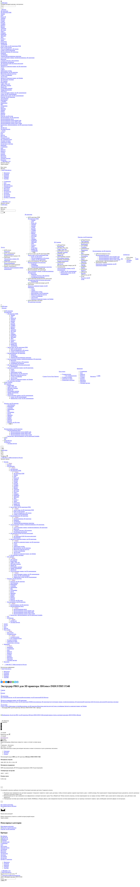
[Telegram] (17, 682)
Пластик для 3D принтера (17, 581)
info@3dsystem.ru (6, 170)
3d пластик (4, 858)
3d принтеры (4, 853)
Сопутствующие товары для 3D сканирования (26, 574)
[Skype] (15, 682)
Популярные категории (7, 826)
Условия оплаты (14, 637)
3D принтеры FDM (19, 473)
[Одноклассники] (4, 682)
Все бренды (4, 836)
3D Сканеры (13, 559)
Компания (10, 647)
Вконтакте (7, 173)
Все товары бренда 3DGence (8, 806)
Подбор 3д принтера (6, 859)
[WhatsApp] (13, 682)
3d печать (3, 855)
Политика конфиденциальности (11, 875)
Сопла (2, 706)
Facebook (6, 174)
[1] (70, 724)
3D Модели (13, 621)
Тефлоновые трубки (14, 706)
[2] (70, 725)
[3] (70, 726)
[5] (70, 729)
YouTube (6, 178)
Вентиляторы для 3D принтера (28, 706)
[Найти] (2, 8)
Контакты (3, 852)
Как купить (10, 632)
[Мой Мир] (6, 682)
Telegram (6, 177)
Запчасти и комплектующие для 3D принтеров (26, 542)
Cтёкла (6, 706)
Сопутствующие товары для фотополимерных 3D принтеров (30, 527)
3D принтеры (14, 469)
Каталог (9, 464)
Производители (5, 847)
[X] (8, 682)
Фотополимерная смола (20, 609)
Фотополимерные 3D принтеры (22, 518)
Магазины (3, 850)
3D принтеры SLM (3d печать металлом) (25, 536)
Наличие (6, 752)
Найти (2, 880)
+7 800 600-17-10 (5, 161)
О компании (4, 843)
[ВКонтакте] (2, 682)
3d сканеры (4, 856)
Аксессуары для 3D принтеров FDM (24, 510)
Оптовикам (4, 849)
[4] (70, 728)
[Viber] (11, 682)
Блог (2, 844)
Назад (10, 463)
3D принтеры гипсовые (111, 702)
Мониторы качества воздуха (45, 706)
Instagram (6, 175)
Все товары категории (7, 804)
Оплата (6, 754)
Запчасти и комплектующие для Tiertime (75, 706)
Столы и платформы (58, 706)
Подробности (4, 737)
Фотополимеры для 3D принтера (19, 605)
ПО (41, 697)
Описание (6, 751)
